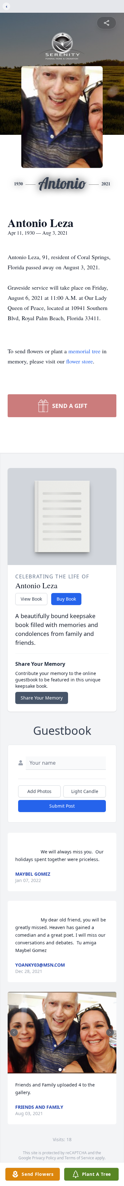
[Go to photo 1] (60, 1069)
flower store (79, 361)
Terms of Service (79, 1158)
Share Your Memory (42, 698)
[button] (62, 1032)
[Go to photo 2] (64, 1069)
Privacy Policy (44, 1158)
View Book (31, 599)
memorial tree (84, 351)
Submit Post (62, 806)
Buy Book (66, 599)
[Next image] (110, 1032)
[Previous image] (14, 1032)
